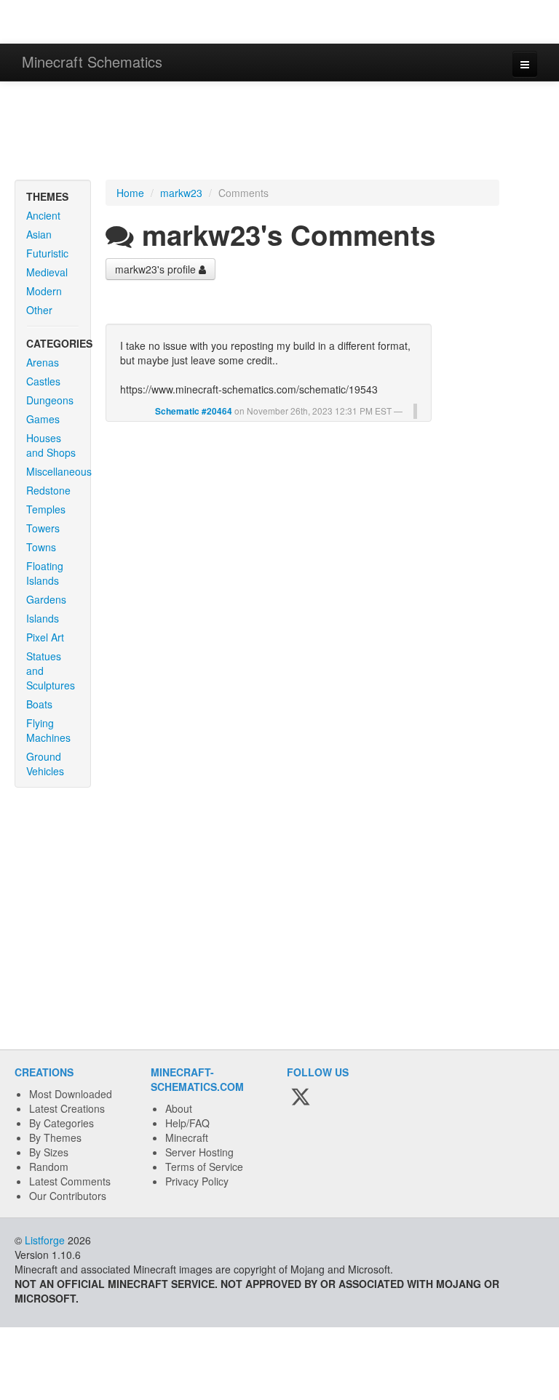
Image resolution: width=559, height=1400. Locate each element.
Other (39, 310)
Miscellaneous (58, 471)
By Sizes (48, 1152)
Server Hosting (199, 1152)
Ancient (43, 215)
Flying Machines (48, 730)
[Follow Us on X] (300, 1097)
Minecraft (186, 1137)
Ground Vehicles (45, 763)
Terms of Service (204, 1166)
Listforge (45, 1240)
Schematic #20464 (193, 411)
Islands (42, 618)
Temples (46, 509)
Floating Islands (44, 573)
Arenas (42, 362)
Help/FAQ (187, 1123)
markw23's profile (157, 269)
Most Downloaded (70, 1094)
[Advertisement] (279, 132)
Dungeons (50, 400)
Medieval (47, 272)
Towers (43, 528)
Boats (39, 704)
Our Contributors (67, 1195)
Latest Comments (70, 1181)
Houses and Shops (51, 445)
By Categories (61, 1123)
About (178, 1108)
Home (130, 192)
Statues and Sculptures (50, 670)
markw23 (181, 192)
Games (43, 419)
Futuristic (47, 253)
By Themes (55, 1137)
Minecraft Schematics (92, 61)
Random (48, 1166)
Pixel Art (45, 637)
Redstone (48, 490)
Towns (41, 547)
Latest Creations (67, 1108)
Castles (43, 381)
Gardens (46, 599)
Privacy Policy (197, 1181)
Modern (44, 291)
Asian (39, 234)
